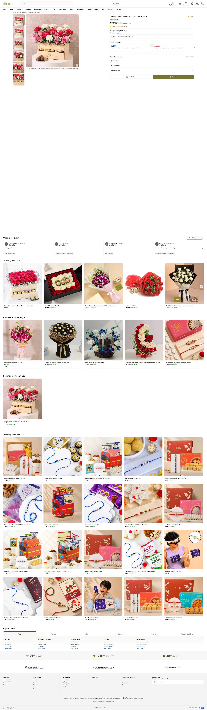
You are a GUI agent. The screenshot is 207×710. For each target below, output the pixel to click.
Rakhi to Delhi (107, 642)
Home (14, 12)
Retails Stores (66, 684)
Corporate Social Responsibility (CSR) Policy (103, 701)
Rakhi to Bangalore (109, 644)
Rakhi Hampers (75, 644)
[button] (5, 9)
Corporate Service (67, 681)
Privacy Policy (6, 681)
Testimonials (36, 684)
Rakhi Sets (73, 646)
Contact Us (95, 679)
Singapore (124, 684)
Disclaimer (5, 684)
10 (27, 568)
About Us (35, 679)
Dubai (123, 679)
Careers (35, 682)
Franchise (65, 686)
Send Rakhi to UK (141, 646)
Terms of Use (6, 682)
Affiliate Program (66, 682)
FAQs (93, 681)
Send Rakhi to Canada (142, 642)
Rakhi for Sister (42, 644)
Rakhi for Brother (42, 642)
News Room (35, 686)
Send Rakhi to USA (141, 644)
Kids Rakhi (40, 646)
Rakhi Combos (74, 642)
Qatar (123, 681)
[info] (130, 23)
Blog (34, 688)
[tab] (20, 633)
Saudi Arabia (125, 682)
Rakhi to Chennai (108, 646)
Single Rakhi (8, 644)
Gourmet (19, 12)
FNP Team (35, 681)
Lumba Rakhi (8, 646)
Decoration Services (67, 679)
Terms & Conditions (7, 679)
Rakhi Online (8, 642)
